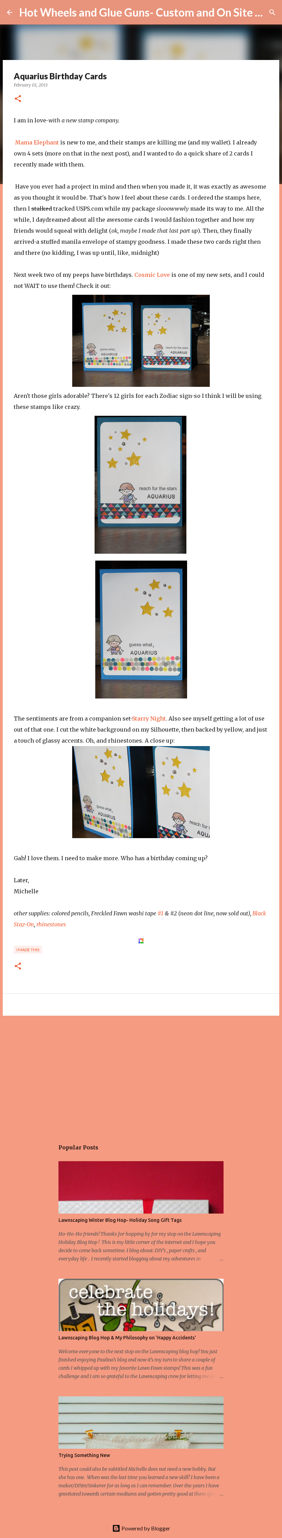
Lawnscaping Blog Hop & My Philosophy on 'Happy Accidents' (127, 1337)
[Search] (272, 12)
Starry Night (149, 718)
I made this (28, 949)
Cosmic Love (152, 274)
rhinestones (51, 924)
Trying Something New (84, 1455)
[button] (18, 99)
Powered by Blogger (145, 1528)
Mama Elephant (37, 142)
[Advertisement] (141, 1074)
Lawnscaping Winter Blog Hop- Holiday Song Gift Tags (120, 1220)
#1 (160, 913)
